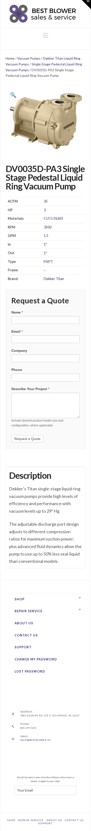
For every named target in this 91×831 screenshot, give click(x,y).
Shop (20, 599)
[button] (45, 35)
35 (46, 201)
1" (45, 244)
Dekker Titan (54, 279)
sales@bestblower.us (35, 740)
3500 (47, 227)
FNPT (48, 261)
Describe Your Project (30, 389)
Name (17, 312)
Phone (16, 370)
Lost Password (30, 671)
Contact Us (26, 635)
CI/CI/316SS (53, 218)
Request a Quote (27, 439)
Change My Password (36, 659)
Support (23, 647)
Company (19, 351)
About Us (24, 623)
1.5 (46, 236)
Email (17, 331)
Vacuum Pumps (29, 58)
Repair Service (28, 611)
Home (10, 58)
